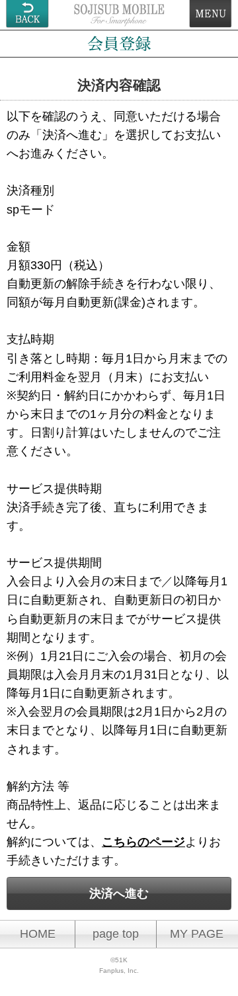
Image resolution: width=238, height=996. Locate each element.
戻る (27, 14)
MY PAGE (196, 933)
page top (116, 933)
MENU (210, 14)
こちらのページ (143, 842)
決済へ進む (119, 893)
